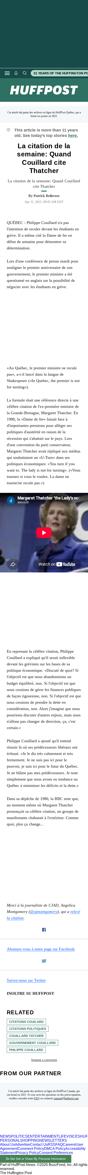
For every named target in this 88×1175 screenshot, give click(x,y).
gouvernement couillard (32, 1043)
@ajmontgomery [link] (43, 911)
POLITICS (19, 1136)
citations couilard (26, 1022)
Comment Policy (31, 1149)
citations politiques (27, 1029)
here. (73, 135)
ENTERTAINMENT (43, 1136)
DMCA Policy (54, 1149)
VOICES (73, 1136)
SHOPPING (29, 1140)
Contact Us (39, 1144)
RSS (52, 1144)
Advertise (22, 1144)
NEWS (5, 1136)
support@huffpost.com (66, 1098)
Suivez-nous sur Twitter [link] (26, 980)
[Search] (24, 73)
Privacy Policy (27, 1153)
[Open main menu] (7, 73)
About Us (7, 1144)
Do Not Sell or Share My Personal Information (36, 1158)
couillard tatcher (26, 1036)
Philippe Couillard (26, 1050)
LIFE (62, 1136)
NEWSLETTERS (53, 1140)
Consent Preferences (56, 1153)
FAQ (36, 1098)
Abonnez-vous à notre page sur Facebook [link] (41, 949)
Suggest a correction (44, 1060)
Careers (69, 1144)
